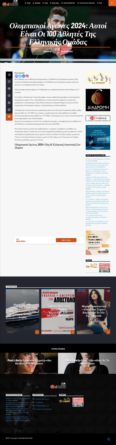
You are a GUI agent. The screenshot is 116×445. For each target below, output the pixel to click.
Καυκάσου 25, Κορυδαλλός (44, 409)
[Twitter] (20, 76)
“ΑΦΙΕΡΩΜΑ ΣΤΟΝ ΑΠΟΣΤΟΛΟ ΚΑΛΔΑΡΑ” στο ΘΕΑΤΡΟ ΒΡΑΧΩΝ (58, 310)
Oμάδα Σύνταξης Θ (12, 331)
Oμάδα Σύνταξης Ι (47, 331)
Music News (55, 3)
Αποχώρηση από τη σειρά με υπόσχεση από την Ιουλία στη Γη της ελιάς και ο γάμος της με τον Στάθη (97, 165)
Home (28, 3)
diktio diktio (56, 51)
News (55, 18)
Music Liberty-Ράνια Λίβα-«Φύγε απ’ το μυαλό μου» (87, 361)
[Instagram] (27, 76)
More (100, 3)
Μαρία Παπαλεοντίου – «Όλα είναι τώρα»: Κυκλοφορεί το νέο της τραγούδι (94, 310)
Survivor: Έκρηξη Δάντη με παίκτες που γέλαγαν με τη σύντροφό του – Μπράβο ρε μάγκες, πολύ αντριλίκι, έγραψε (98, 185)
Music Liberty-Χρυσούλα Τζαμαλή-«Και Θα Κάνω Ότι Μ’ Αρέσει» (29, 361)
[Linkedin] (23, 76)
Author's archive (66, 240)
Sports (60, 18)
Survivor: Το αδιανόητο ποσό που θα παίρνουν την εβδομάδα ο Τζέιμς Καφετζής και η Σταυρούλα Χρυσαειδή (97, 171)
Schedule (37, 3)
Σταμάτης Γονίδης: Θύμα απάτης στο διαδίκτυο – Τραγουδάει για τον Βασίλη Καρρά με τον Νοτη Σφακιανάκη (97, 179)
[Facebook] (16, 76)
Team (46, 3)
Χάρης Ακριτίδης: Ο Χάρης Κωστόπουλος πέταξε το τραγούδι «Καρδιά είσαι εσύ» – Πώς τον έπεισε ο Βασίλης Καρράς (98, 193)
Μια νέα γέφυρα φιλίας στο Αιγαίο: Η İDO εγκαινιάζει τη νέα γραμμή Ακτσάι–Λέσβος (22, 311)
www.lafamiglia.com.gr (42, 399)
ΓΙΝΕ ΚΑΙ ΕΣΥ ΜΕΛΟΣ (87, 3)
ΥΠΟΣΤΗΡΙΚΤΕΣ (69, 3)
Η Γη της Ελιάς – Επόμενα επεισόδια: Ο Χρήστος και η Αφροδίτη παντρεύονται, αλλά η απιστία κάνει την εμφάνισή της (97, 201)
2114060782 (39, 402)
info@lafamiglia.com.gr (42, 406)
